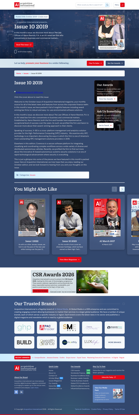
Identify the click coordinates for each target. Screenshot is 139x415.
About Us (52, 373)
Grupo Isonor (37, 358)
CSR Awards (75, 370)
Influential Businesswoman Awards (80, 388)
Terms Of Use (120, 409)
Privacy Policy (108, 409)
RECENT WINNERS (22, 358)
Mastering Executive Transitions (65, 358)
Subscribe (52, 386)
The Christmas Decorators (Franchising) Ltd (108, 358)
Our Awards (53, 383)
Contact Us (53, 376)
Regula (88, 358)
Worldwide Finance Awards (78, 373)
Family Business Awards (79, 381)
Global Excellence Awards (80, 386)
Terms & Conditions (82, 409)
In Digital (81, 358)
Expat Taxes (47, 358)
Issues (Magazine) (55, 381)
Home (18, 73)
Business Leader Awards (80, 378)
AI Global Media (61, 309)
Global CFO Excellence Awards (80, 383)
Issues (26, 73)
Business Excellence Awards (80, 376)
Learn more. (34, 388)
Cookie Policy (96, 409)
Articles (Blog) (54, 378)
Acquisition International (33, 409)
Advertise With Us (55, 388)
